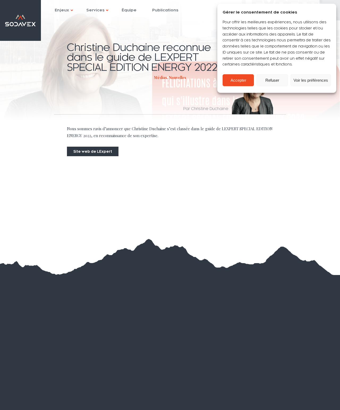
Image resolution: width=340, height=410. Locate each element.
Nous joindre (30, 386)
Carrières (26, 376)
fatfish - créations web (313, 400)
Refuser (272, 80)
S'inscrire (176, 341)
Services (95, 10)
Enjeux (62, 10)
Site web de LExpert (92, 152)
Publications (165, 10)
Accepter (238, 80)
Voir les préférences (311, 80)
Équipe (129, 10)
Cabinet (25, 346)
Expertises (29, 336)
